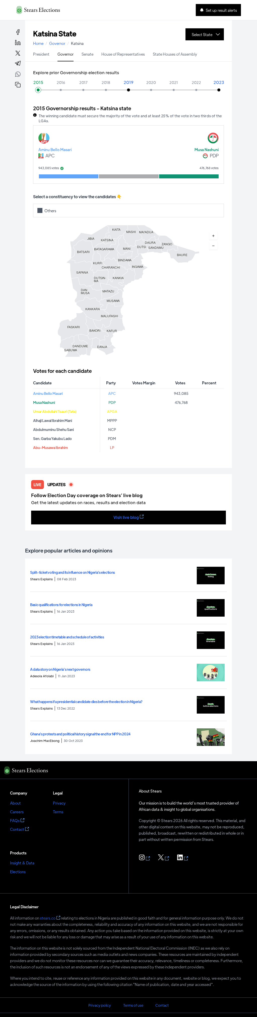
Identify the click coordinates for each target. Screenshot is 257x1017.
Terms (58, 811)
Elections (18, 871)
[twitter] (18, 53)
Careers (17, 811)
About (15, 803)
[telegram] (18, 64)
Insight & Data (22, 862)
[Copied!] (18, 85)
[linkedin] (18, 43)
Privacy (59, 803)
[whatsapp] (18, 75)
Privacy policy (99, 1005)
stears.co (47, 918)
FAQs (15, 820)
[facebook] (18, 32)
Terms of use (133, 1005)
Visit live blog (126, 517)
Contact (17, 829)
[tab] (41, 53)
